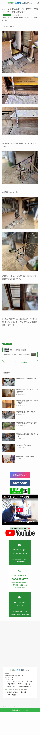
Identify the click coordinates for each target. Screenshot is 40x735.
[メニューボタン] (2, 2)
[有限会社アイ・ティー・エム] (20, 2)
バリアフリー (7, 15)
